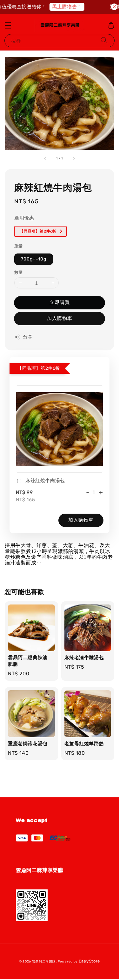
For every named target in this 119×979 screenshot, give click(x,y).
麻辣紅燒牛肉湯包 (45, 480)
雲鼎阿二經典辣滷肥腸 (55, 13)
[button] (8, 25)
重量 (18, 246)
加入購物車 (59, 318)
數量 (18, 272)
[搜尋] (104, 40)
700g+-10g (33, 259)
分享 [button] (27, 337)
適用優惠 (24, 218)
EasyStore (89, 961)
